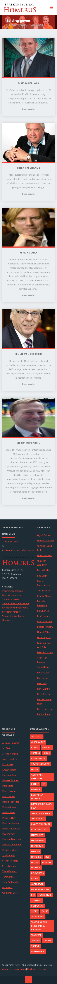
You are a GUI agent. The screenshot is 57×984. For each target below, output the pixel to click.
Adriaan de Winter (45, 540)
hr (44, 784)
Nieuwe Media (37, 873)
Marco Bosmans (10, 791)
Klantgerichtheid (39, 829)
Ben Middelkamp (45, 570)
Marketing (36, 856)
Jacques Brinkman (11, 742)
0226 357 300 (11, 541)
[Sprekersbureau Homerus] (19, 7)
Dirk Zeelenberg (45, 621)
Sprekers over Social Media (15, 607)
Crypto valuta (38, 758)
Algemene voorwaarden (14, 969)
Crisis (47, 753)
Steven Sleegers (10, 860)
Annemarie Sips (44, 555)
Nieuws (34, 878)
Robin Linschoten (10, 850)
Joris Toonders (9, 759)
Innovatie (35, 789)
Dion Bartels (43, 610)
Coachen (35, 753)
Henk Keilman (43, 694)
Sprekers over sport (11, 611)
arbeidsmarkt (38, 742)
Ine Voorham (43, 714)
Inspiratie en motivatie (37, 796)
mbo (47, 856)
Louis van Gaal (9, 775)
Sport (34, 911)
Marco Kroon (8, 796)
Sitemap (43, 969)
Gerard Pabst (43, 667)
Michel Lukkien (9, 817)
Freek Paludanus (45, 652)
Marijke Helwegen (10, 801)
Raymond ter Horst (11, 839)
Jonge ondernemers (41, 813)
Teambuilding (37, 916)
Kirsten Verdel (9, 769)
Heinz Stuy (42, 683)
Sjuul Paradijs (8, 855)
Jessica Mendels (10, 753)
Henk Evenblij (43, 688)
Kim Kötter (7, 764)
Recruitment (45, 894)
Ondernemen (37, 884)
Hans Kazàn (43, 672)
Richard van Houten (11, 844)
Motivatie (35, 867)
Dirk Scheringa (44, 616)
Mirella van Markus (11, 828)
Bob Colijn (42, 575)
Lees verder (28, 109)
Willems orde (37, 951)
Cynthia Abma (44, 595)
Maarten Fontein (10, 780)
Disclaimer (32, 969)
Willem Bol (7, 887)
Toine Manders (9, 871)
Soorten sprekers (10, 599)
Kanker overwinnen (40, 824)
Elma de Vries (43, 632)
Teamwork (36, 935)
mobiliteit (47, 862)
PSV (33, 894)
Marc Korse (7, 785)
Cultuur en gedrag (40, 763)
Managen (35, 851)
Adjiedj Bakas (43, 535)
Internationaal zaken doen (41, 806)
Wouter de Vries (10, 892)
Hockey (35, 784)
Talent (45, 911)
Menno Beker (8, 812)
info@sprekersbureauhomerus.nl (18, 550)
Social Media (37, 905)
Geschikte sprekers (11, 595)
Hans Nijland (43, 678)
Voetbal (35, 946)
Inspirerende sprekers (12, 590)
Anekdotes (36, 736)
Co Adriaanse (43, 590)
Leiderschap (37, 835)
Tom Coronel (8, 876)
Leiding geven (37, 840)
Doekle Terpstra (45, 626)
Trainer (47, 940)
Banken (34, 747)
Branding (46, 747)
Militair (34, 862)
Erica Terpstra (44, 637)
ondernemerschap (40, 889)
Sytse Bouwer (9, 866)
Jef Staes (7, 748)
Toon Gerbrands (10, 882)
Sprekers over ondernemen (15, 603)
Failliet (34, 769)
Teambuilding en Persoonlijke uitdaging (39, 926)
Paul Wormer (8, 833)
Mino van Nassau (10, 823)
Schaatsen (36, 900)
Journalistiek (38, 818)
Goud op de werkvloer (37, 776)
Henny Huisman (44, 709)
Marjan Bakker (9, 807)
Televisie (35, 940)
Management (37, 845)
